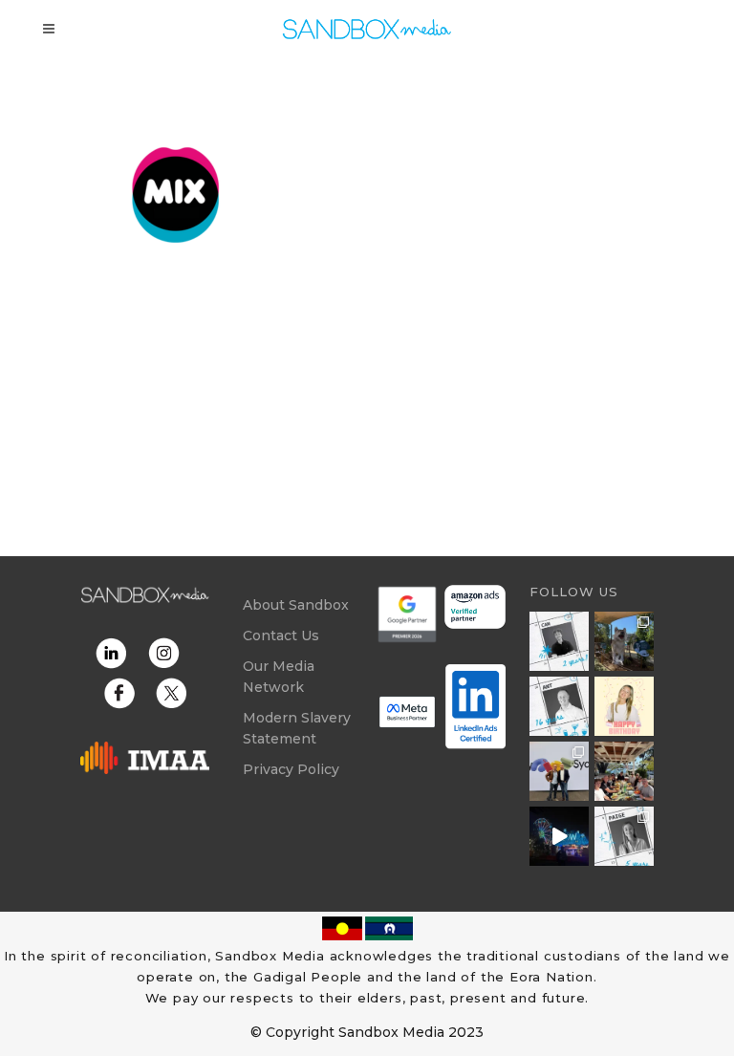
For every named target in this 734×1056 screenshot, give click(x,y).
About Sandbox (296, 605)
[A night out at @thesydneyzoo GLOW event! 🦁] (559, 836)
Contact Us (281, 635)
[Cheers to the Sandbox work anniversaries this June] (624, 836)
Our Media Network (278, 676)
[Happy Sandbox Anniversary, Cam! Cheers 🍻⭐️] (559, 641)
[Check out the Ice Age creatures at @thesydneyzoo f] (624, 641)
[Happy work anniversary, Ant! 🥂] (559, 706)
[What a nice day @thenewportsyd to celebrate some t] (624, 771)
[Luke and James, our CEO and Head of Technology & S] (559, 771)
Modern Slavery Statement (297, 728)
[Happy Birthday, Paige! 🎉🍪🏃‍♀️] (624, 706)
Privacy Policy (291, 769)
